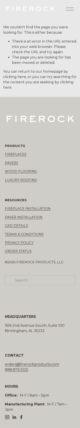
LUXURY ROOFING (21, 180)
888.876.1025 (16, 369)
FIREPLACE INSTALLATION (28, 209)
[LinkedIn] (14, 417)
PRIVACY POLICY (19, 243)
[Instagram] (7, 417)
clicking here (14, 77)
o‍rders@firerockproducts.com (32, 364)
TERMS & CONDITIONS (24, 234)
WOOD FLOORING (21, 171)
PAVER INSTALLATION (23, 217)
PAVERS (11, 163)
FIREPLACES (15, 154)
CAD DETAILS (16, 226)
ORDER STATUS (18, 251)
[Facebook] (21, 417)
